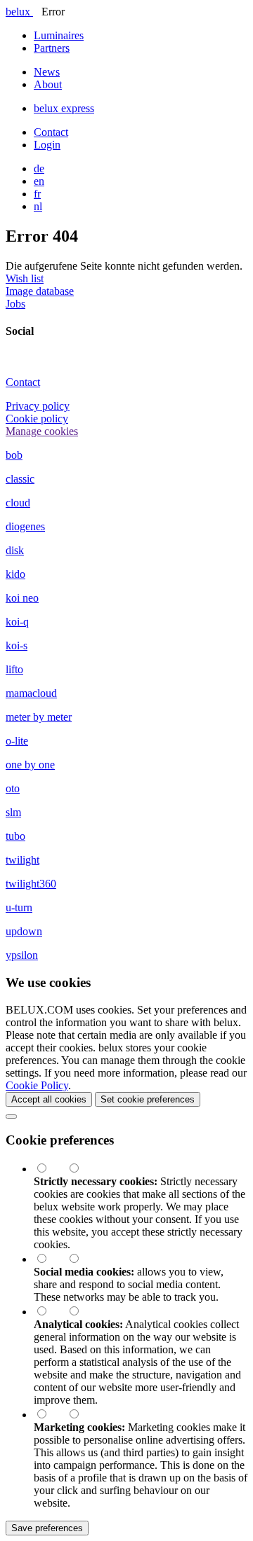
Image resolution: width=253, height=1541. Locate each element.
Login (47, 145)
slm (13, 812)
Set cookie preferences (147, 1099)
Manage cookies (42, 431)
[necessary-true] (50, 1169)
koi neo (22, 598)
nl (38, 206)
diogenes (25, 526)
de (39, 168)
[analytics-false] (81, 1312)
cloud (18, 503)
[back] (11, 1116)
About (48, 84)
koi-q (17, 622)
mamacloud (31, 693)
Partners (52, 48)
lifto (14, 669)
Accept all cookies (48, 1099)
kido (15, 574)
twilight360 (31, 884)
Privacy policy (38, 406)
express (64, 108)
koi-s (16, 645)
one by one (30, 764)
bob (14, 455)
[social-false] (81, 1259)
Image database (40, 291)
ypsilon (22, 955)
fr (37, 194)
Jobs (15, 304)
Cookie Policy (37, 1085)
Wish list (25, 278)
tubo (15, 836)
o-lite (17, 741)
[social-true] (50, 1259)
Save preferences (47, 1528)
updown (24, 931)
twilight (22, 860)
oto (13, 788)
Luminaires (59, 35)
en (39, 181)
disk (15, 550)
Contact (51, 132)
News (47, 72)
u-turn (19, 907)
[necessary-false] (81, 1169)
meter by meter (39, 717)
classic (20, 479)
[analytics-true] (50, 1312)
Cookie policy (37, 418)
